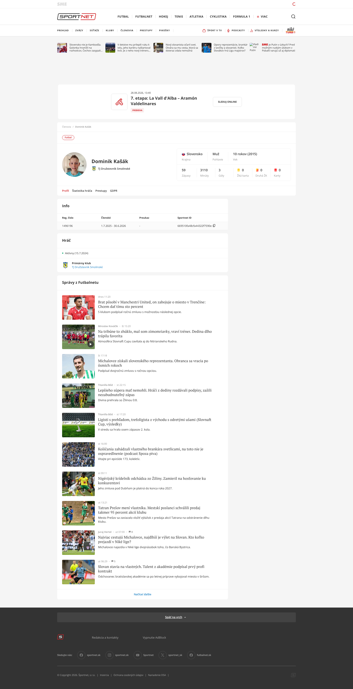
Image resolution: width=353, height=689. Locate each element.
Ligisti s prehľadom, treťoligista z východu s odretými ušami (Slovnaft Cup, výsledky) (154, 421)
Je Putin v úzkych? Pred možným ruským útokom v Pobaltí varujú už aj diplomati (278, 47)
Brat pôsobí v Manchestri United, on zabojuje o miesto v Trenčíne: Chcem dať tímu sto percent (152, 304)
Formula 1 (241, 17)
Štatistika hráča (82, 191)
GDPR (113, 191)
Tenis (179, 17)
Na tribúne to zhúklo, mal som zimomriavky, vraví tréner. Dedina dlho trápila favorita (155, 333)
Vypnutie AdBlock (154, 637)
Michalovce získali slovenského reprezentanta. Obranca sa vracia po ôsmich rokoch (153, 363)
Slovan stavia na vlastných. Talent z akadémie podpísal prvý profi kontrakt (151, 568)
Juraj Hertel (105, 532)
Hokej (163, 17)
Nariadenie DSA (157, 675)
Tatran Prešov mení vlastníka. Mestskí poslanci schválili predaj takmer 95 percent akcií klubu (149, 510)
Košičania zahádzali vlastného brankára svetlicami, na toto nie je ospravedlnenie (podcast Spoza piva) (150, 451)
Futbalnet (143, 17)
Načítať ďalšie (142, 594)
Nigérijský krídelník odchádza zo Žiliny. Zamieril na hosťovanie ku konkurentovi (152, 480)
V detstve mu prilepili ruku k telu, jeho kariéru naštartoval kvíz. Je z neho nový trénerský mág (134, 47)
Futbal (123, 17)
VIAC (264, 17)
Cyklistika (218, 17)
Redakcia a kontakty (105, 637)
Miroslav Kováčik (108, 326)
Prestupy (101, 191)
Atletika (196, 17)
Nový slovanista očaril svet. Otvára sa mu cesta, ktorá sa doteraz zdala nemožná (182, 47)
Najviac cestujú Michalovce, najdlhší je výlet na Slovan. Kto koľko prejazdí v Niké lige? (151, 539)
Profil (65, 191)
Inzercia (104, 675)
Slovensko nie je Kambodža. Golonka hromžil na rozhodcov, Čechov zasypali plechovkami (85, 47)
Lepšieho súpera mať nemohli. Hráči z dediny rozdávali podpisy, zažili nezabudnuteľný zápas (155, 392)
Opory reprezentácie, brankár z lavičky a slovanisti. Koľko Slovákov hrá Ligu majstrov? (231, 47)
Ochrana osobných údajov (128, 675)
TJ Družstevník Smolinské (114, 168)
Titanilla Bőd (105, 385)
